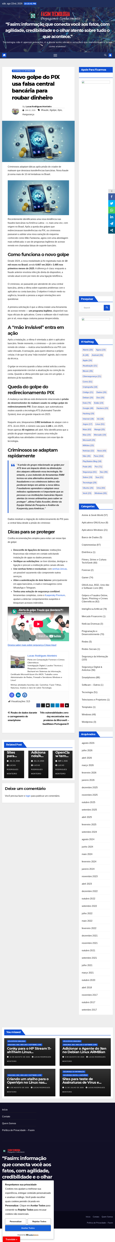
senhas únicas (59, 569)
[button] (105, 55)
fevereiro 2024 (89, 861)
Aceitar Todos (28, 1228)
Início (5, 1110)
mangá (99, 429)
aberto (88, 350)
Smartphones (88, 677)
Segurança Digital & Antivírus (75, 1075)
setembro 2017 (89, 1010)
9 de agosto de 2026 (75, 1057)
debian (88, 397)
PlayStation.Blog (92, 461)
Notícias (88, 451)
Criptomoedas (89, 545)
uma (101, 488)
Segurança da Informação (23, 71)
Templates (87, 707)
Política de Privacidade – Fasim (18, 1130)
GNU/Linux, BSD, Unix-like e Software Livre (25, 1044)
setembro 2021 (89, 958)
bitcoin (88, 371)
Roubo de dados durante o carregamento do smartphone (22, 716)
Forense (86, 570)
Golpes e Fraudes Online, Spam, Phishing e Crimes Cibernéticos (95, 598)
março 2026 (88, 765)
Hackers (102, 408)
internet (88, 419)
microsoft (89, 440)
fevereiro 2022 (89, 928)
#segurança (28, 114)
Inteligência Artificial (92, 609)
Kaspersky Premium (55, 595)
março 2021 (88, 973)
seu (104, 472)
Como (87, 381)
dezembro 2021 (90, 935)
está (87, 403)
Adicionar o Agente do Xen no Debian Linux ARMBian (84, 1050)
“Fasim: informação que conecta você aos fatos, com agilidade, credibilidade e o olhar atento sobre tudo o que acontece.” (57, 30)
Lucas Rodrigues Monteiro (38, 106)
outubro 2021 (88, 950)
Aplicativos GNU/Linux (93, 522)
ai (86, 355)
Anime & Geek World (92, 515)
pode (87, 466)
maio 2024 (87, 854)
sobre (87, 477)
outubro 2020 (88, 980)
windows (101, 493)
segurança (90, 472)
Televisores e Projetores (94, 700)
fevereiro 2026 (89, 772)
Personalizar (16, 1221)
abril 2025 (87, 817)
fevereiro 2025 (89, 824)
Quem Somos (9, 1123)
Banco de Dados (90, 537)
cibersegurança (92, 376)
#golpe (53, 110)
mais (87, 429)
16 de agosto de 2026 (20, 1057)
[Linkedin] (18, 695)
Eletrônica (87, 552)
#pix (60, 110)
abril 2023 (87, 884)
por (98, 466)
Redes (85, 642)
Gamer (85, 577)
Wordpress (87, 722)
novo (101, 451)
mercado (100, 435)
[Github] (24, 695)
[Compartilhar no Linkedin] (111, 216)
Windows (86, 714)
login (28, 796)
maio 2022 (87, 921)
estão (98, 403)
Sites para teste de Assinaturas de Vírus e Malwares (80, 1082)
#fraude (45, 110)
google (88, 408)
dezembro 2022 (90, 891)
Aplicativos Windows (92, 530)
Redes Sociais (89, 649)
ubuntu (88, 488)
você (87, 493)
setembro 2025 (89, 810)
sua (99, 477)
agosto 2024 (88, 839)
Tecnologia (89, 482)
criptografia (90, 387)
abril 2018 (87, 987)
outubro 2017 (88, 1002)
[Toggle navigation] (55, 55)
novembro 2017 (90, 995)
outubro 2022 (88, 898)
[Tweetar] (111, 203)
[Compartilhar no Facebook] (111, 196)
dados (101, 392)
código (88, 392)
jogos (87, 424)
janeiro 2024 (88, 869)
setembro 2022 (89, 906)
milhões (88, 445)
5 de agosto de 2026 (19, 1087)
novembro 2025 (90, 795)
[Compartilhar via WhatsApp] (111, 210)
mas (87, 435)
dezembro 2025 (90, 787)
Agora (101, 350)
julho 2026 (87, 750)
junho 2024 (87, 847)
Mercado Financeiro (92, 616)
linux (100, 424)
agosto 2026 (88, 743)
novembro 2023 (90, 876)
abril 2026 (87, 758)
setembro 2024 (89, 832)
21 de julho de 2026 (74, 1087)
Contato (6, 1116)
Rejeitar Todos (39, 1221)
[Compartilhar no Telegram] (111, 223)
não (87, 456)
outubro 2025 (88, 802)
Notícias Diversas (91, 624)
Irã (100, 419)
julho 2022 (87, 913)
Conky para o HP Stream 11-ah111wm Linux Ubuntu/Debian (29, 1051)
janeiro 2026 (88, 780)
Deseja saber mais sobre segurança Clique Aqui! (32, 645)
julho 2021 (87, 965)
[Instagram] (11, 695)
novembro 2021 (90, 943)
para (98, 456)
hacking (88, 413)
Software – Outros (91, 685)
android (97, 355)
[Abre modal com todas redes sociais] (111, 230)
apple (87, 360)
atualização (90, 366)
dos (100, 397)
